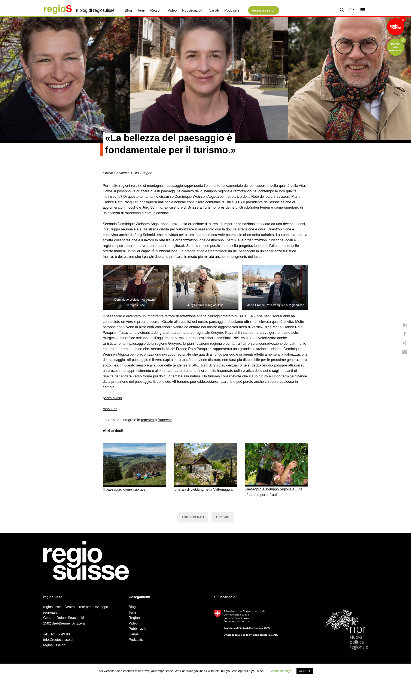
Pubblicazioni (192, 10)
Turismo (222, 517)
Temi (141, 10)
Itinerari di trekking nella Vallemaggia (203, 489)
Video (172, 10)
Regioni (156, 10)
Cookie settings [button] (280, 671)
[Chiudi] (402, 19)
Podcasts (231, 10)
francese (165, 420)
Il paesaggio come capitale (124, 489)
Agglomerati (193, 517)
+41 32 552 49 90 (56, 634)
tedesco (148, 420)
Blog (128, 10)
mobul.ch (110, 409)
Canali (214, 10)
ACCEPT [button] (304, 671)
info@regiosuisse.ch (58, 639)
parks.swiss (112, 398)
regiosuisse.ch (263, 10)
